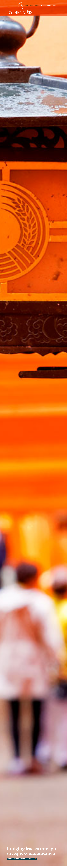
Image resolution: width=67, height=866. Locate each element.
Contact (54, 5)
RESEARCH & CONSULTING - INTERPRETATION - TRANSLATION (21, 858)
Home (26, 5)
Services (37, 5)
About (31, 5)
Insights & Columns (46, 5)
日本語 (27, 11)
